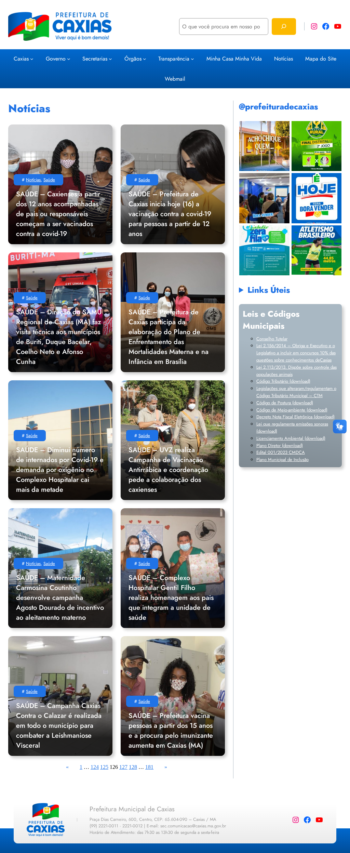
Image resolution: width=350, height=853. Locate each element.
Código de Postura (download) (284, 402)
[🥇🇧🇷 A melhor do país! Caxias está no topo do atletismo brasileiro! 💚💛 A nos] (316, 250)
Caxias (21, 59)
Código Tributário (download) (283, 381)
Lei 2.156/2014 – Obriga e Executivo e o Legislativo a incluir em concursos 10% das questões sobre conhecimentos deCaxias (296, 352)
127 (123, 767)
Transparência (173, 59)
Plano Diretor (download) (279, 445)
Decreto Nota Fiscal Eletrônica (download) (295, 417)
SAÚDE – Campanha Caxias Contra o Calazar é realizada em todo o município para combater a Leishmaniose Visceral (59, 725)
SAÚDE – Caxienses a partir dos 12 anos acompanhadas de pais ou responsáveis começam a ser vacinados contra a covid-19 (58, 214)
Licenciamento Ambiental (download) (290, 438)
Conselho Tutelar (271, 339)
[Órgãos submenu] (144, 58)
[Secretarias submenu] (110, 58)
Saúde (49, 179)
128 (133, 767)
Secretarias (94, 59)
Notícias (33, 179)
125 (104, 767)
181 (149, 767)
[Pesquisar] (284, 26)
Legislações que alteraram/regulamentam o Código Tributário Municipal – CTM (296, 392)
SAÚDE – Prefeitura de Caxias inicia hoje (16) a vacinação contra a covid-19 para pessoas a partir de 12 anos (170, 214)
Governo (56, 59)
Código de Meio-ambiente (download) (291, 410)
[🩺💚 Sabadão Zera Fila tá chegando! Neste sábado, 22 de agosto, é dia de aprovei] (264, 250)
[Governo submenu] (68, 58)
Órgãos (133, 59)
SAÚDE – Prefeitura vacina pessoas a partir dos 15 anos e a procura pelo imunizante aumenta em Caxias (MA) (171, 730)
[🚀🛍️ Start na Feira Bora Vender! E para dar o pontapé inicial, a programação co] (264, 198)
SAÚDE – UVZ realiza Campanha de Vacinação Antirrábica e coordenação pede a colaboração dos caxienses (168, 470)
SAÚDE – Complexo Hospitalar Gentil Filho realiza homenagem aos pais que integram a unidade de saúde (171, 597)
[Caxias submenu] (31, 58)
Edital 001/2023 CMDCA (280, 452)
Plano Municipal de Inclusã (281, 459)
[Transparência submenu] (192, 58)
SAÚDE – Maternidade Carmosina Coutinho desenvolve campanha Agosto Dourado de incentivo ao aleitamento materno (60, 597)
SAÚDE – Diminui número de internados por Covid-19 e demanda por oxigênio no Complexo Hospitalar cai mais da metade (60, 470)
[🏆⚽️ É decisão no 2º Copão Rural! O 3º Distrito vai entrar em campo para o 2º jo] (316, 145)
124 (95, 767)
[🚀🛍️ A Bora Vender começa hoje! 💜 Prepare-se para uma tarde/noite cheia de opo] (316, 198)
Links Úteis (268, 290)
